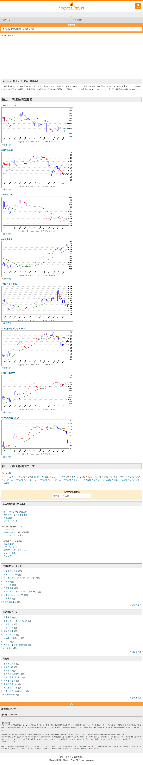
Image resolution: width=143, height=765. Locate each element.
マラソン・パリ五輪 (82, 480)
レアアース (8, 624)
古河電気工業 (10, 602)
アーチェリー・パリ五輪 (14, 477)
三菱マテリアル (10, 571)
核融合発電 (9, 544)
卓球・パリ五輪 (127, 477)
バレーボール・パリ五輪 (60, 480)
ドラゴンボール (11, 547)
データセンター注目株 (13, 535)
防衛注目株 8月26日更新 (22, 29)
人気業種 (78, 20)
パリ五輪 (7, 473)
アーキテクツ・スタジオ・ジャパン (19, 578)
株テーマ (6, 20)
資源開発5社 (10, 694)
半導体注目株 (10, 532)
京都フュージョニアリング (15, 550)
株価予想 (7, 145)
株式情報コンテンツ (10, 709)
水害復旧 (8, 518)
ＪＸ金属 (7, 598)
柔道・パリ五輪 (78, 477)
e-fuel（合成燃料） (12, 638)
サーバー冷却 (9, 634)
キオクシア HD (10, 574)
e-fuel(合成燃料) (11, 553)
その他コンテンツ (9, 714)
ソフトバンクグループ (13, 595)
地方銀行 (7, 670)
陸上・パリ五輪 (120, 480)
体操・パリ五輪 (111, 477)
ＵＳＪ (6, 641)
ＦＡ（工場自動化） (12, 677)
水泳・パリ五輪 (94, 477)
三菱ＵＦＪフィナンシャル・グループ (20, 591)
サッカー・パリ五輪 (60, 477)
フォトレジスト (11, 521)
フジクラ (7, 585)
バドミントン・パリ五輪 (36, 480)
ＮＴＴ (6, 581)
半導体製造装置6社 (12, 674)
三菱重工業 (8, 588)
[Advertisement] (71, 57)
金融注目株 (9, 529)
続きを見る (137, 605)
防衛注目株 (8, 627)
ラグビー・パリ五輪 (102, 480)
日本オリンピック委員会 (38, 477)
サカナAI (8, 556)
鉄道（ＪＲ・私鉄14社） (14, 691)
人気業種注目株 (10, 687)
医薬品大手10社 (11, 684)
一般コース (77, 746)
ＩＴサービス (9, 681)
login (138, 7)
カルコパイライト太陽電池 (15, 515)
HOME (3, 35)
